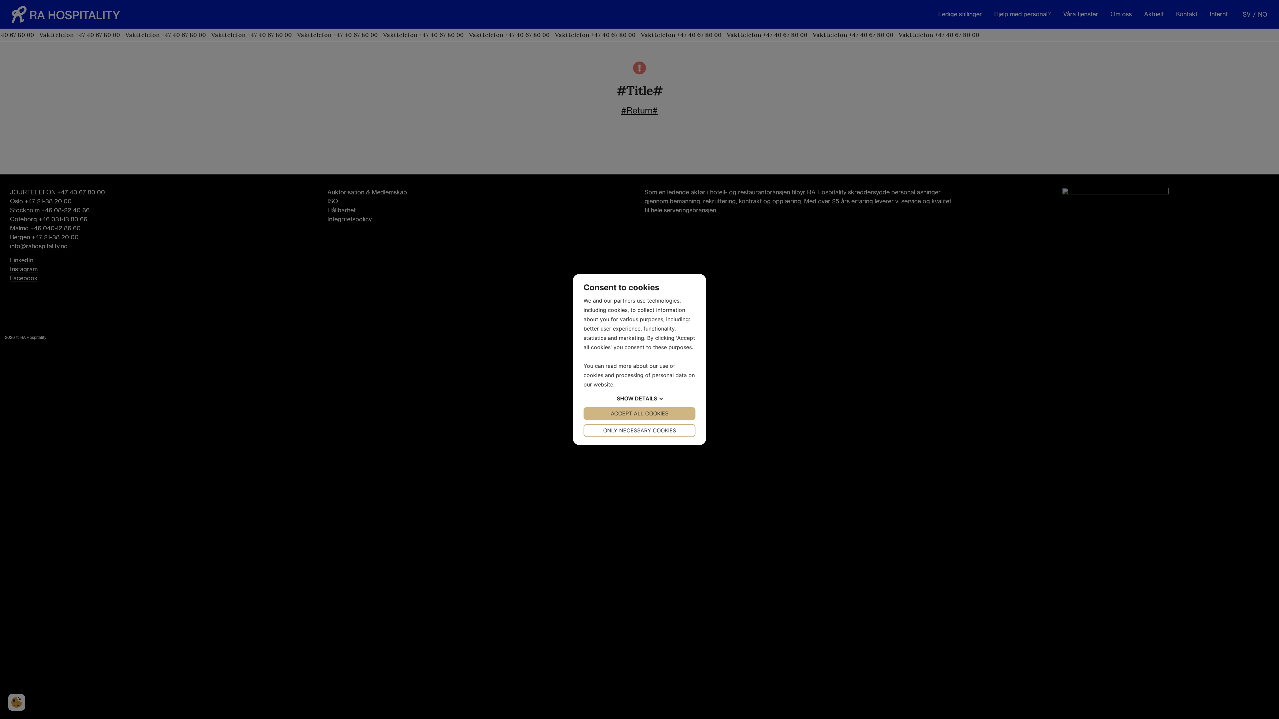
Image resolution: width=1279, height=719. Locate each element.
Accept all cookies (639, 413)
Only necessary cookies (639, 430)
